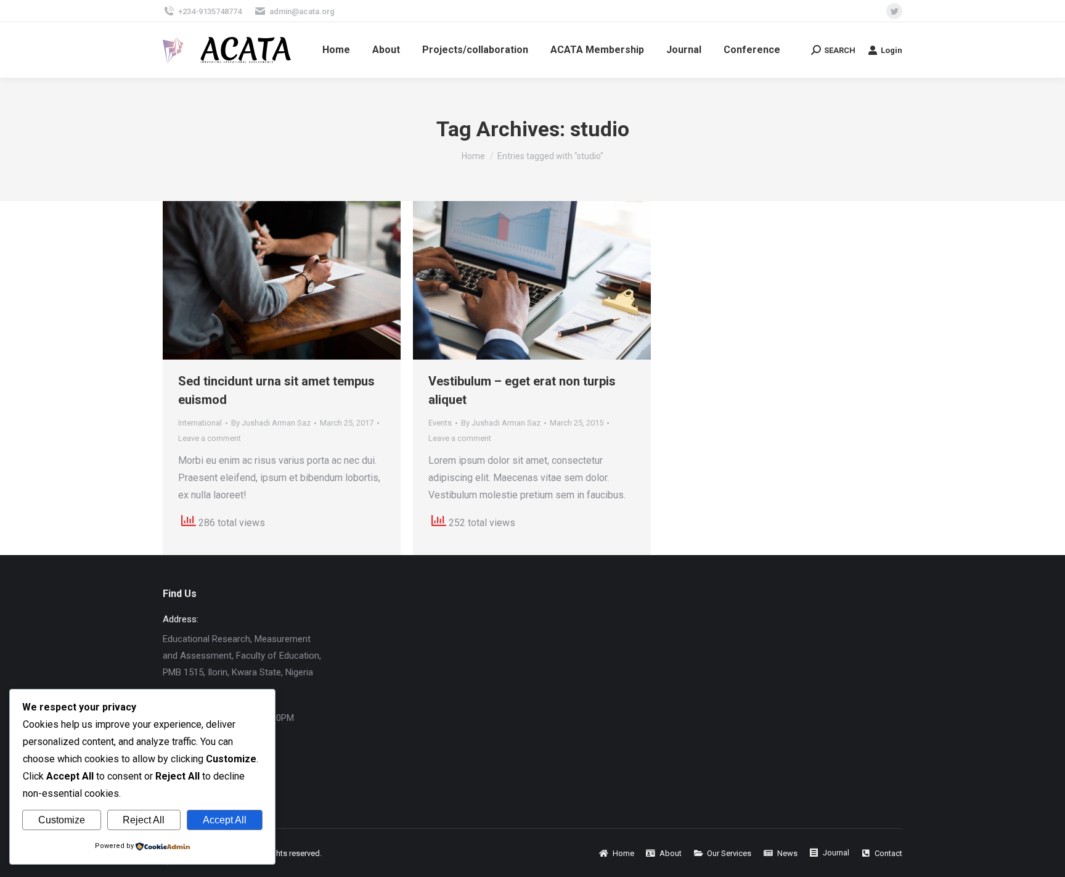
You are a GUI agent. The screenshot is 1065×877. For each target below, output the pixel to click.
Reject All (144, 820)
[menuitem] (336, 50)
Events (440, 422)
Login (891, 50)
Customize (61, 820)
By (271, 422)
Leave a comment (209, 438)
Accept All (225, 820)
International (200, 422)
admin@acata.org (302, 11)
